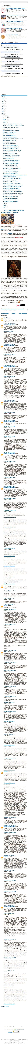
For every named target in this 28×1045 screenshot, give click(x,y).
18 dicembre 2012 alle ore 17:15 (10, 527)
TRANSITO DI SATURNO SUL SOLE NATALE (11, 155)
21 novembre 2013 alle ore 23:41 (10, 670)
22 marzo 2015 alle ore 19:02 (9, 913)
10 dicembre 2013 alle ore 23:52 (10, 696)
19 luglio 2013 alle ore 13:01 (9, 598)
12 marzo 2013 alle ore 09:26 (9, 556)
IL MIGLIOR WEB (19, 1039)
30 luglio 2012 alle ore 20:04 (9, 400)
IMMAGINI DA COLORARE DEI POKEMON (11, 130)
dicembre (5, 116)
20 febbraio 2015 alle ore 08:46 (10, 880)
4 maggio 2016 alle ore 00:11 (9, 970)
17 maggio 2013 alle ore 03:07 (9, 590)
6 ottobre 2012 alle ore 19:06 (9, 426)
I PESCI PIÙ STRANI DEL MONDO (9, 135)
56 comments (15, 212)
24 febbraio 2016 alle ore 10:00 (10, 957)
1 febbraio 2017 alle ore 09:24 (9, 1003)
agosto (4, 122)
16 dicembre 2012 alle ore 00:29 (10, 517)
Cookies (14, 1040)
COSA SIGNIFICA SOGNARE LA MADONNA (11, 160)
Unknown (5, 605)
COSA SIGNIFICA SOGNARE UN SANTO (10, 201)
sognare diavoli (7, 308)
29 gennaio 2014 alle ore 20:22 (10, 711)
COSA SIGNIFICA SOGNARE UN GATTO (10, 173)
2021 (3, 100)
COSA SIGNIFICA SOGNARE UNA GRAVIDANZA (12, 186)
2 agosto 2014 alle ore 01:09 (9, 770)
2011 (3, 113)
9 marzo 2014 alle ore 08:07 (9, 734)
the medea (6, 584)
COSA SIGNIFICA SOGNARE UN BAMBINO (11, 188)
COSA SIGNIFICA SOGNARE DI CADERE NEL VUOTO (13, 191)
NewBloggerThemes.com (20, 1043)
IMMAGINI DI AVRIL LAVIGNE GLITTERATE (11, 127)
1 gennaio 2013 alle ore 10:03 (9, 548)
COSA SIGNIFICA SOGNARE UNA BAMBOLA (11, 166)
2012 (3, 111)
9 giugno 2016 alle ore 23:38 (9, 986)
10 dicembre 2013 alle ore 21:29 (10, 686)
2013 (3, 109)
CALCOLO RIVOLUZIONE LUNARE (9, 170)
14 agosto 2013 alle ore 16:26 (9, 604)
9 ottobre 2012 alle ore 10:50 (9, 436)
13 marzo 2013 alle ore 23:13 (9, 566)
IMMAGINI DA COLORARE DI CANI (9, 142)
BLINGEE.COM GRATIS (7, 128)
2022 (3, 98)
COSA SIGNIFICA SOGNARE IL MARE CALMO (11, 183)
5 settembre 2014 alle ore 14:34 (10, 825)
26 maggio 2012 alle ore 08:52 (9, 331)
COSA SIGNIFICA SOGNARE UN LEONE (10, 199)
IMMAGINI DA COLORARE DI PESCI (9, 132)
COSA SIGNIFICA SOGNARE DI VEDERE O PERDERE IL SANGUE (15, 175)
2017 (3, 103)
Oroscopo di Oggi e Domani (9, 324)
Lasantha (21, 1042)
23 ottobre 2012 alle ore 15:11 (9, 486)
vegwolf (5, 317)
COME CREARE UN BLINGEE (8, 158)
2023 (3, 96)
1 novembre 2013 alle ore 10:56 (10, 650)
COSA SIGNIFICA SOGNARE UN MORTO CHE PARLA (13, 185)
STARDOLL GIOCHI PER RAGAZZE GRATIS (11, 156)
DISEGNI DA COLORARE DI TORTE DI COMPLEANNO (13, 138)
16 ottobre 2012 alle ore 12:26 (9, 477)
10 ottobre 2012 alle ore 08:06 (9, 461)
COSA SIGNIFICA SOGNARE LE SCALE (10, 196)
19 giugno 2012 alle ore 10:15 (9, 344)
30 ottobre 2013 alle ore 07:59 (9, 624)
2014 (3, 108)
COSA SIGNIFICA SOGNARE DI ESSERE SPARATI (15, 8)
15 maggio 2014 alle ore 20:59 (9, 758)
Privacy (18, 1040)
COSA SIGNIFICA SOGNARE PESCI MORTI (11, 147)
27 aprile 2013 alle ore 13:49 (9, 583)
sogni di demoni (14, 308)
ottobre (4, 119)
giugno (4, 205)
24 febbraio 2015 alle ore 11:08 (10, 891)
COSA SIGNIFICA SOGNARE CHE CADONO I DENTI (12, 123)
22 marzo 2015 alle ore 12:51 (9, 905)
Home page (14, 313)
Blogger (10, 1040)
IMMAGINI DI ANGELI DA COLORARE (10, 137)
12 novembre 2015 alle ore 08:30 (10, 939)
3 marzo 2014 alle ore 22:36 (9, 721)
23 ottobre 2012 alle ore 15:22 (9, 498)
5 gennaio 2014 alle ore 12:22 (9, 702)
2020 (3, 101)
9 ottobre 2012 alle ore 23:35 (9, 452)
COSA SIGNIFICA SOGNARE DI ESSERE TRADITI (12, 178)
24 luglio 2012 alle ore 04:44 (9, 365)
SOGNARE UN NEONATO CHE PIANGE (10, 153)
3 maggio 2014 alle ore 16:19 (9, 745)
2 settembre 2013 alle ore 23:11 (10, 609)
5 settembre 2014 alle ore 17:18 (10, 832)
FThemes (10, 1042)
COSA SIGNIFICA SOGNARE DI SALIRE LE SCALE (12, 194)
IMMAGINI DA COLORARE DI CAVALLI (10, 140)
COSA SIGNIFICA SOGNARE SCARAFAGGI (11, 163)
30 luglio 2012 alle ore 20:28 (9, 412)
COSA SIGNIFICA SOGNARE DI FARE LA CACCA (15, 15)
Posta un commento (5, 1006)
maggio (4, 207)
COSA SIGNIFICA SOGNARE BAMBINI (10, 165)
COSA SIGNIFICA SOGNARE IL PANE (13, 34)
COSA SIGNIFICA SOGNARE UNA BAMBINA (11, 189)
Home (2, 308)
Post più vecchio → (23, 313)
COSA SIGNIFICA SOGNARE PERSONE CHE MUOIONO (13, 125)
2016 (3, 104)
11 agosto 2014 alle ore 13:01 (9, 783)
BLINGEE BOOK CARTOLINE (8, 133)
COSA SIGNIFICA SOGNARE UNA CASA (10, 198)
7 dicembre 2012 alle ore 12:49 (10, 510)
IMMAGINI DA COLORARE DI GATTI (9, 143)
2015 (3, 106)
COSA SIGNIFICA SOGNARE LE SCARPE (10, 181)
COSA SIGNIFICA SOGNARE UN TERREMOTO (11, 168)
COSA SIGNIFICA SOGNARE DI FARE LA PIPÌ (11, 152)
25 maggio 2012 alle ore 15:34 (9, 323)
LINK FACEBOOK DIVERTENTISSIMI (9, 176)
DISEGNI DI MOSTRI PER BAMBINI (9, 180)
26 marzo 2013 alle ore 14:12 (9, 576)
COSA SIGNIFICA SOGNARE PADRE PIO (10, 145)
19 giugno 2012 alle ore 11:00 (9, 354)
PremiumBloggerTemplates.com (9, 1043)
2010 (3, 114)
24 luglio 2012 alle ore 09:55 (9, 376)
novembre (5, 117)
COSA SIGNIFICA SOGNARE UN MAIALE (14, 28)
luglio (4, 203)
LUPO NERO (6, 856)
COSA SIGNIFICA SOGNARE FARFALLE (10, 161)
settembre (5, 121)
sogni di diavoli (21, 308)
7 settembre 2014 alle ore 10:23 (10, 855)
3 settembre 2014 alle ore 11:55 (10, 817)
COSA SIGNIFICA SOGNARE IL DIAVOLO (10, 148)
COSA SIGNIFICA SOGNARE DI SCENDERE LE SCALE (13, 193)
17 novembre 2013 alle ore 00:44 (10, 662)
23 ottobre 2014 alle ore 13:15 (9, 870)
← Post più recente (4, 313)
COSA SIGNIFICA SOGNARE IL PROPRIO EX (14, 21)
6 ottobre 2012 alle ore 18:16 (9, 420)
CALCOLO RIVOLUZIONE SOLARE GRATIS (11, 171)
